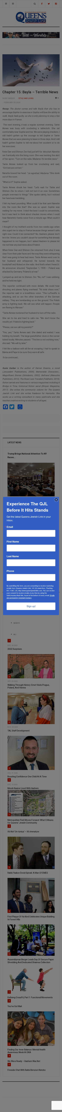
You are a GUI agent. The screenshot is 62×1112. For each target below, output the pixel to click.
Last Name (13, 556)
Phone (10, 571)
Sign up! (31, 606)
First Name (13, 541)
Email (10, 527)
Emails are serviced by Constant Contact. (31, 596)
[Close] (56, 499)
